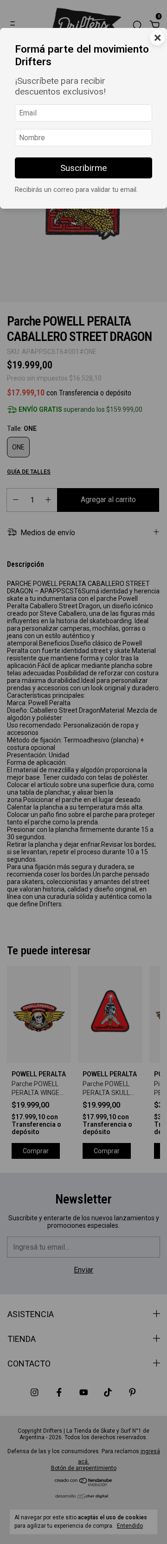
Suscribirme (83, 168)
